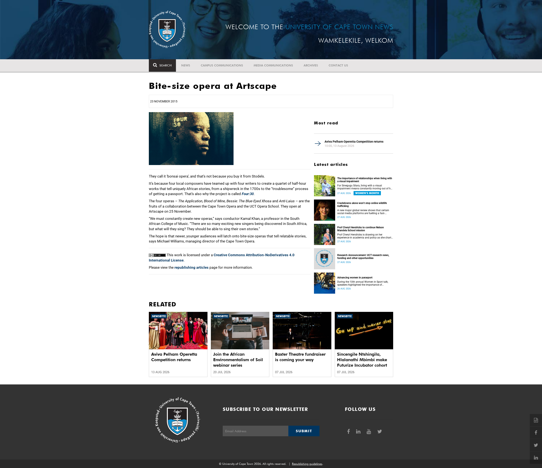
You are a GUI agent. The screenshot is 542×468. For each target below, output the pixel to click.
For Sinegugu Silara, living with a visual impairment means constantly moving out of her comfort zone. (365, 187)
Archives (311, 65)
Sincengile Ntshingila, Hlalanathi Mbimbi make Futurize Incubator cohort (362, 360)
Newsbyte (159, 316)
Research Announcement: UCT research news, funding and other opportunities (363, 257)
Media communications (273, 65)
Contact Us (338, 65)
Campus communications (222, 65)
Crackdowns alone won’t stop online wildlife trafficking (362, 205)
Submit (304, 431)
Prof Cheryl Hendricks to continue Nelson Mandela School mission (360, 229)
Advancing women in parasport (354, 277)
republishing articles (191, 267)
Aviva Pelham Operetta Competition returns (354, 141)
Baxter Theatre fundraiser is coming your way (300, 357)
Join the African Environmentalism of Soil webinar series (238, 360)
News (185, 65)
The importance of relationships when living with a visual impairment (364, 180)
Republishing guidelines (307, 463)
